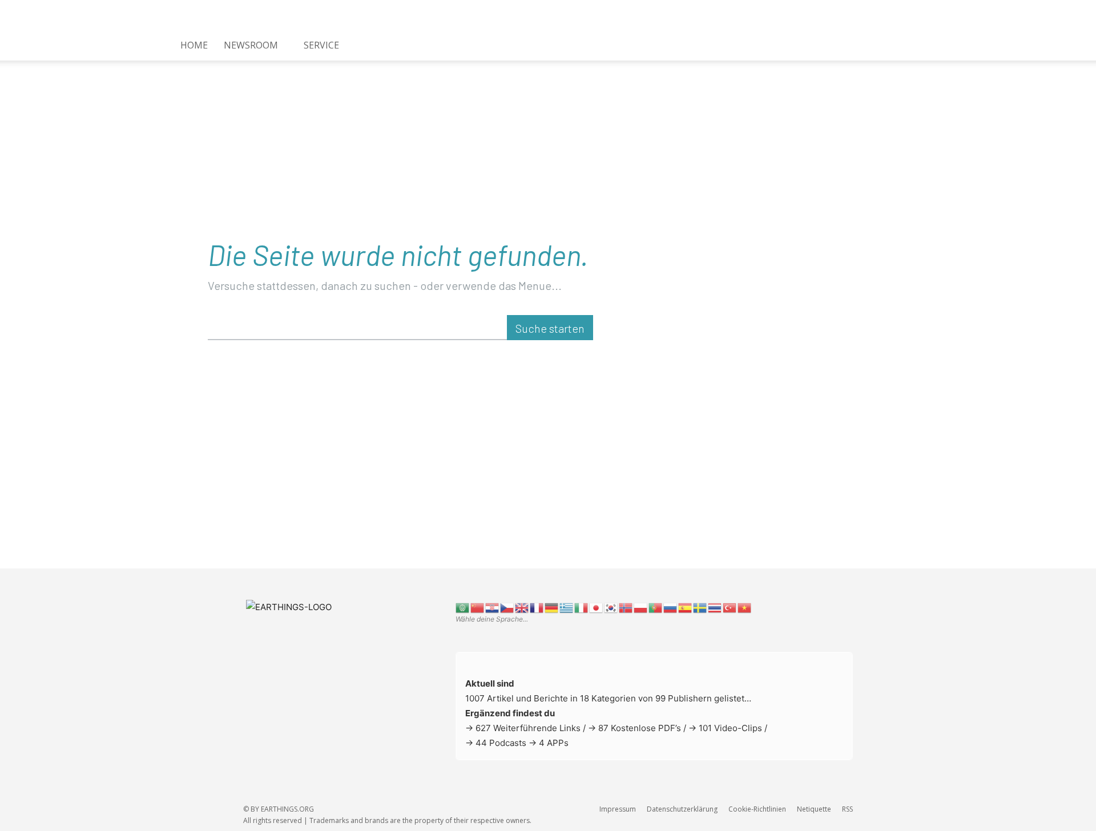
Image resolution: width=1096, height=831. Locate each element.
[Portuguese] (655, 607)
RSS (847, 809)
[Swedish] (700, 607)
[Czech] (507, 607)
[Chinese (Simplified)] (477, 607)
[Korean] (611, 607)
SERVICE (321, 45)
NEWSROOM (251, 45)
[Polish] (641, 607)
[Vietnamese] (745, 607)
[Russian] (670, 607)
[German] (552, 607)
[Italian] (581, 607)
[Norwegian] (626, 607)
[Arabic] (463, 607)
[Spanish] (685, 607)
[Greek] (566, 607)
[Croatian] (492, 607)
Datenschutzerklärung (682, 809)
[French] (537, 607)
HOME (194, 45)
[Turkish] (730, 607)
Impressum (617, 809)
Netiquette (814, 809)
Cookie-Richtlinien (757, 809)
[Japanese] (596, 607)
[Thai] (715, 607)
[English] (522, 607)
